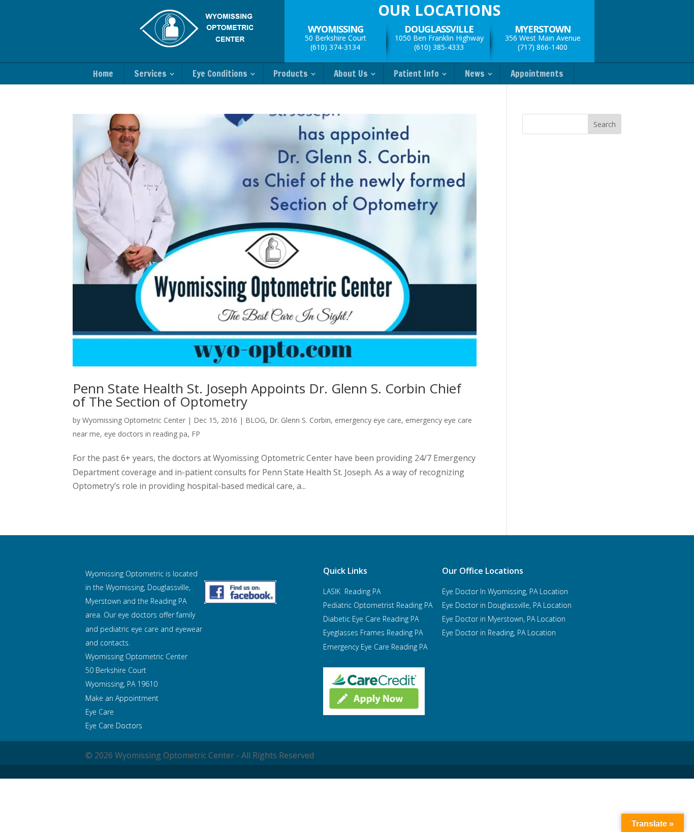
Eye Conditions (220, 73)
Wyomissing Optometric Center (133, 420)
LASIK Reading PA (352, 591)
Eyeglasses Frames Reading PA (373, 632)
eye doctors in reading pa (145, 434)
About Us (351, 73)
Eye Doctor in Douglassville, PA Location (507, 605)
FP (196, 434)
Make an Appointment (122, 698)
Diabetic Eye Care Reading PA (371, 619)
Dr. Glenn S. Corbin (300, 420)
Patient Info (416, 73)
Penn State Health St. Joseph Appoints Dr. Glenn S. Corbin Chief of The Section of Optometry (267, 395)
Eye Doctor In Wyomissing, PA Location (505, 591)
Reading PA (377, 605)
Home (103, 73)
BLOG (255, 420)
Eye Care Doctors (113, 725)
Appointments (537, 73)
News (475, 73)
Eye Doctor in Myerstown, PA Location (503, 619)
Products (290, 73)
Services (150, 73)
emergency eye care (368, 420)
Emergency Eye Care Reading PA (376, 647)
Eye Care (100, 712)
